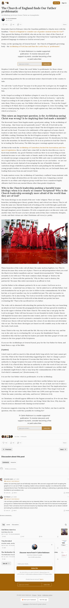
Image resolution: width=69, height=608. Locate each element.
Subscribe (56, 3)
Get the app (43, 600)
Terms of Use (43, 572)
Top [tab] (4, 524)
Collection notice (47, 595)
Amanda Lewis (8, 479)
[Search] (66, 524)
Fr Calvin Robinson (11, 18)
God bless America (8, 530)
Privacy (34, 595)
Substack (25, 604)
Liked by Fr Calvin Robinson (12, 481)
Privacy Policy (48, 574)
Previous (8, 449)
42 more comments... (6, 515)
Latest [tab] (8, 524)
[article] (34, 533)
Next (62, 449)
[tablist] (9, 462)
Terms (39, 595)
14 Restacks (23, 436)
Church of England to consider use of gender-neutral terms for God (36, 32)
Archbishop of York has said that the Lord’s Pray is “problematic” (35, 46)
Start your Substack (30, 600)
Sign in (64, 3)
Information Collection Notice (34, 574)
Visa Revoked (6, 541)
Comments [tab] (6, 462)
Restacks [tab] (13, 462)
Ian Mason (7, 497)
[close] (51, 544)
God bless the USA (7, 532)
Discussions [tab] (15, 524)
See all (5, 563)
